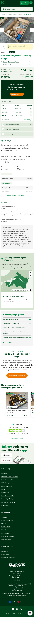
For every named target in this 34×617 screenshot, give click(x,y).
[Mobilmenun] (31, 2)
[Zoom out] (30, 275)
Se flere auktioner (13, 48)
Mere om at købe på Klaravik (12, 343)
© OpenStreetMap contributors (20, 290)
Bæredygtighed (6, 539)
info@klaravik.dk (18, 588)
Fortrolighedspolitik (7, 520)
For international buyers (8, 502)
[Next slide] (32, 30)
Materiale (24, 613)
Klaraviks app (5, 492)
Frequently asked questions (9, 499)
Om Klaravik (4, 517)
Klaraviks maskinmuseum (8, 530)
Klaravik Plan (5, 533)
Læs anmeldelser (17, 439)
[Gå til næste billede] (30, 399)
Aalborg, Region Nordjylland (11, 62)
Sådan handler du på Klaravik (9, 476)
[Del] (31, 63)
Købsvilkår (4, 473)
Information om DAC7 (7, 536)
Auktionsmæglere (6, 486)
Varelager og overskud (14, 14)
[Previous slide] (2, 30)
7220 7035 (19, 590)
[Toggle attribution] (31, 290)
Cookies (3, 523)
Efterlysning (4, 505)
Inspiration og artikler (7, 496)
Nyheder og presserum (8, 557)
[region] (17, 281)
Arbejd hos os (5, 554)
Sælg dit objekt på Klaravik (9, 480)
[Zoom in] (30, 272)
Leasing (3, 489)
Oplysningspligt (5, 526)
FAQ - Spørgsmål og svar (8, 483)
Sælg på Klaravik (15, 94)
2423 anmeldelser (23, 434)
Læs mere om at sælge (16, 375)
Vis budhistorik (26, 119)
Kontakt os (4, 551)
